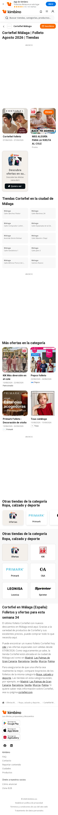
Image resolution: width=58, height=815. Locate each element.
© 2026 (29, 799)
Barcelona (23, 661)
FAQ (4, 756)
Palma (51, 661)
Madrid (29, 657)
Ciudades (6, 768)
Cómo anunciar (9, 784)
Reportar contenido (11, 764)
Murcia (43, 661)
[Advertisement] (29, 75)
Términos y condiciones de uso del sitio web (29, 807)
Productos (7, 772)
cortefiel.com (25, 692)
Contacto (6, 760)
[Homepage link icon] (3, 702)
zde (4, 647)
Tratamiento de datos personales (29, 810)
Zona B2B (7, 788)
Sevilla (34, 661)
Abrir (50, 4)
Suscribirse (49, 26)
